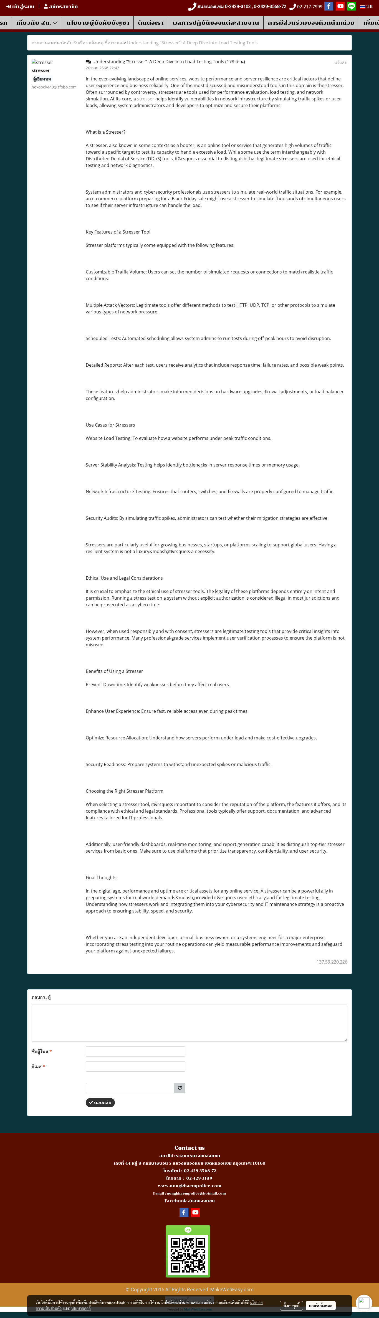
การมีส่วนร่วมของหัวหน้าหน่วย (311, 22)
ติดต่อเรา (151, 22)
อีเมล (38, 1066)
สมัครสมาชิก (63, 6)
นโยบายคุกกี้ (81, 1308)
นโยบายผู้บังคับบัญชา (97, 22)
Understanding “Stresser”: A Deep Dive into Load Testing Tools (192, 43)
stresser (145, 99)
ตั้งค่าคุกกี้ (291, 1305)
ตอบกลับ (102, 1102)
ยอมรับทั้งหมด (320, 1305)
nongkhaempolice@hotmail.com (196, 1193)
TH (369, 6)
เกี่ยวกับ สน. (34, 22)
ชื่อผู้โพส (42, 1051)
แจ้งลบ (340, 62)
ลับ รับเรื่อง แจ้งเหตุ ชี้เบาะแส (94, 43)
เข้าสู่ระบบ (22, 6)
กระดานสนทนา (47, 43)
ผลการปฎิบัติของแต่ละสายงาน (215, 22)
